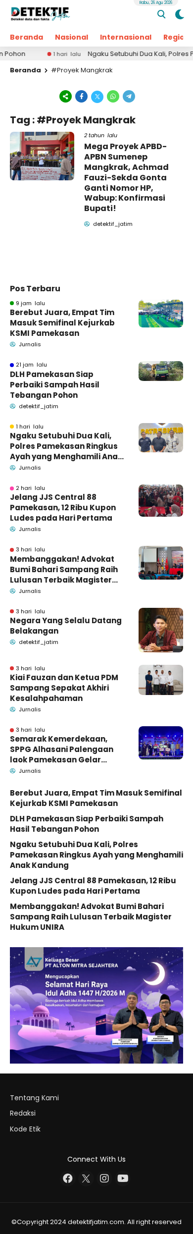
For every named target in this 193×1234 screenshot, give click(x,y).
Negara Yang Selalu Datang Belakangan (66, 625)
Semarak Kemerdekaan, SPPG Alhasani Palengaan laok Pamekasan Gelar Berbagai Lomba (61, 749)
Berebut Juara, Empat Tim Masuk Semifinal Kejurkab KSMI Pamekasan (62, 322)
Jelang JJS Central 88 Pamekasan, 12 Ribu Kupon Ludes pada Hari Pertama (63, 507)
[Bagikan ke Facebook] (82, 96)
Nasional (71, 37)
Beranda (26, 37)
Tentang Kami (34, 1098)
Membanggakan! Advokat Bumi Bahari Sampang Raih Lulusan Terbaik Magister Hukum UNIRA (64, 569)
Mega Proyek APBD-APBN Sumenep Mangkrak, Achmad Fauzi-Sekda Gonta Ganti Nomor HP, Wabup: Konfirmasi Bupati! (126, 177)
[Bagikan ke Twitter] (97, 96)
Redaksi (23, 1113)
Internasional (125, 37)
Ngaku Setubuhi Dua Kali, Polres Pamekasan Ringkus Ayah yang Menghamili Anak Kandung (66, 446)
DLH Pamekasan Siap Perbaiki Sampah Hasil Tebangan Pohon (54, 384)
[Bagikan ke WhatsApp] (113, 96)
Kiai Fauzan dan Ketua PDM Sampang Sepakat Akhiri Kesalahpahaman (64, 687)
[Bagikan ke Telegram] (128, 96)
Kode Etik (25, 1129)
